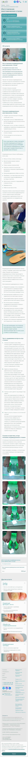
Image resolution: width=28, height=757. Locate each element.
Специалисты (5, 671)
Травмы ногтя (18, 679)
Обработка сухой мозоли (19, 695)
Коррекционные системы (19, 688)
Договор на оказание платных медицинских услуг (12, 717)
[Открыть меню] (26, 1)
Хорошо (14, 753)
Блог (3, 675)
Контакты (4, 677)
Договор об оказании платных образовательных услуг (13, 718)
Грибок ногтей (18, 683)
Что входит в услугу (6, 563)
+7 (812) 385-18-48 (7, 682)
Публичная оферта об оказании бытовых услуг (11, 720)
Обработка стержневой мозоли (19, 692)
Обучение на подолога (20, 712)
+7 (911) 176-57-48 (7, 684)
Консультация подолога (18, 676)
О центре (4, 669)
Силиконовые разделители (18, 708)
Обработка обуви (19, 710)
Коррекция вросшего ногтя (20, 681)
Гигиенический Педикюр (18, 673)
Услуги (3, 679)
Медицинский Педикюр (18, 670)
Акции (3, 673)
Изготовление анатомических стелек (18, 705)
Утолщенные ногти (19, 685)
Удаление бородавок (20, 697)
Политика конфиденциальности (7, 691)
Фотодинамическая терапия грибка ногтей (19, 700)
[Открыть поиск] (23, 2)
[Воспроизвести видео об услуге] (14, 55)
